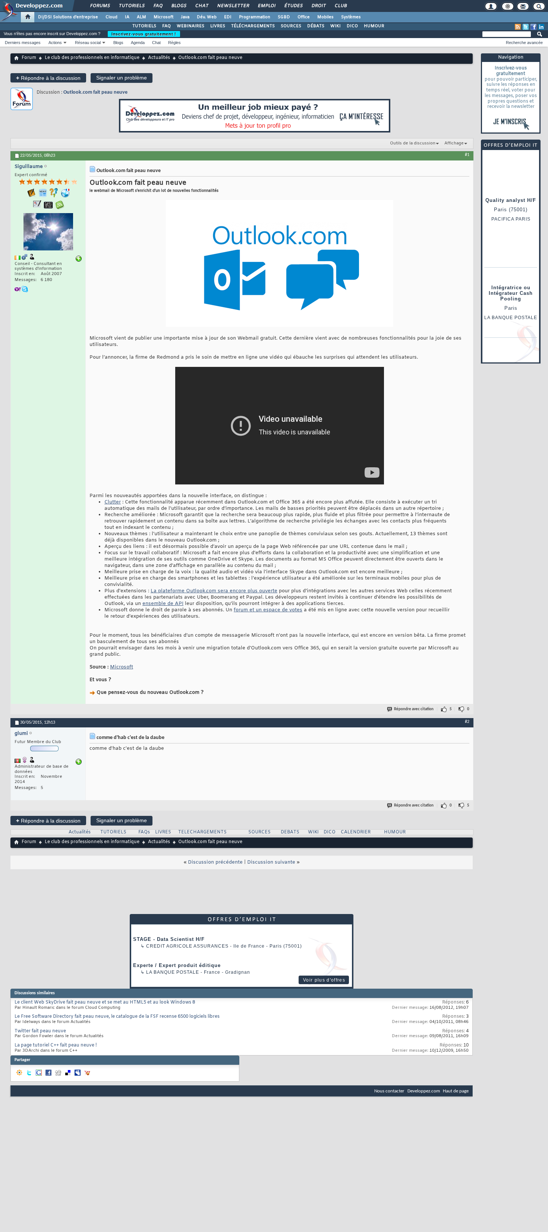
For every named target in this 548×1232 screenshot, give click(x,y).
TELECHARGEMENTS (202, 832)
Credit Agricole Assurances (187, 946)
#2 (467, 722)
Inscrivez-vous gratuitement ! (143, 34)
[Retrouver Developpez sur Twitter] (526, 27)
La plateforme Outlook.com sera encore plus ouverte (214, 591)
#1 (467, 155)
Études (293, 6)
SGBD (284, 17)
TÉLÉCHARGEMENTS (253, 26)
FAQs (144, 832)
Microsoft (163, 17)
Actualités (159, 58)
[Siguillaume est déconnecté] (48, 232)
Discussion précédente (215, 862)
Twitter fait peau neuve (40, 1031)
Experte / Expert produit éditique (177, 965)
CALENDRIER (356, 832)
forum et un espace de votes (268, 610)
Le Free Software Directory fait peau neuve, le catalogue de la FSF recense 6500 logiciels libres (117, 1017)
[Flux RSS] (518, 27)
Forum (29, 58)
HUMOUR (374, 26)
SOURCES (291, 26)
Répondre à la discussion (48, 78)
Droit (318, 6)
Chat (201, 6)
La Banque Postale (172, 972)
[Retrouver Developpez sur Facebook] (533, 27)
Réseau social (88, 42)
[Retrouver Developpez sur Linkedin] (541, 27)
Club (340, 6)
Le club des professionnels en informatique (92, 58)
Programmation (254, 17)
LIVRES (217, 26)
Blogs (178, 6)
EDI (228, 17)
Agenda (138, 42)
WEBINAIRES (190, 26)
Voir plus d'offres (324, 980)
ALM (141, 17)
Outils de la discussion (412, 143)
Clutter (112, 502)
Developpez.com (423, 1091)
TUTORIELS (144, 26)
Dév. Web (207, 17)
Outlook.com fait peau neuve (95, 92)
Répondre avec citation (414, 709)
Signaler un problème (121, 78)
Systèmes (351, 17)
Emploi (266, 6)
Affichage (454, 143)
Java (185, 17)
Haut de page (456, 1091)
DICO (352, 26)
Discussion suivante (271, 862)
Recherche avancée (524, 42)
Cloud (111, 17)
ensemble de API (162, 604)
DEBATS (290, 832)
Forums (99, 6)
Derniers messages (23, 42)
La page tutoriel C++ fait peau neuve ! (56, 1045)
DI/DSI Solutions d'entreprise (68, 17)
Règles (174, 42)
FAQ (157, 6)
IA (127, 17)
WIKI (335, 26)
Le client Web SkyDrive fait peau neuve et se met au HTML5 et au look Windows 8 (105, 1002)
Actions (55, 42)
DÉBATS (315, 26)
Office (303, 17)
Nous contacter (389, 1091)
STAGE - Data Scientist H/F (169, 939)
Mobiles (325, 17)
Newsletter (232, 6)
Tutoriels (131, 6)
